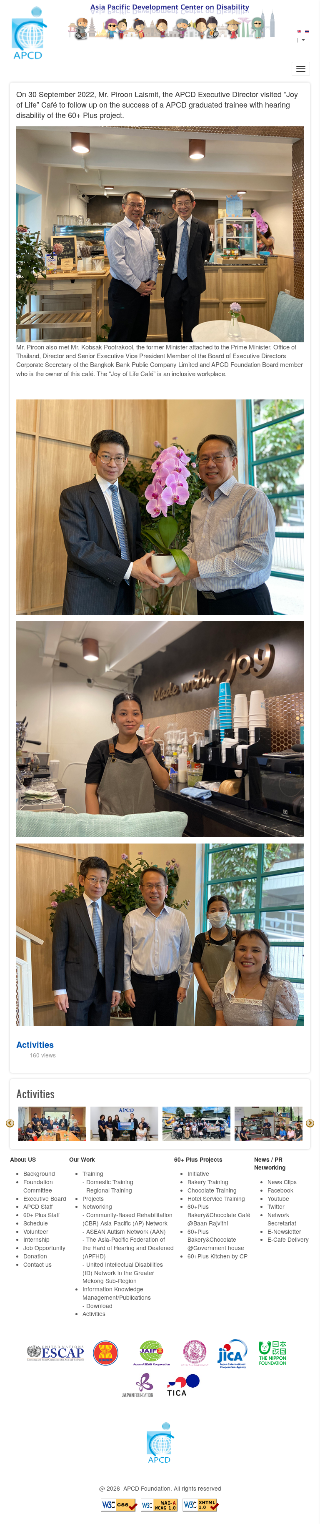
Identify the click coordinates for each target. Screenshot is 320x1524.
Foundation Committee (38, 1186)
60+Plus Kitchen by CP (218, 1256)
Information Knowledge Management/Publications (116, 1293)
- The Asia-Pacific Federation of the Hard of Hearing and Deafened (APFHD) (128, 1247)
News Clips (282, 1182)
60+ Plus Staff (41, 1214)
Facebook (280, 1190)
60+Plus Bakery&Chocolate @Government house (216, 1239)
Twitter (276, 1206)
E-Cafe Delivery (288, 1239)
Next (310, 1123)
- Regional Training (107, 1190)
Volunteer (35, 1231)
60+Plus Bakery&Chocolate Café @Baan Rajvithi (219, 1214)
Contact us (37, 1264)
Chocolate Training (212, 1190)
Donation (35, 1256)
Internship (36, 1239)
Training (92, 1173)
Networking (97, 1206)
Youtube (278, 1198)
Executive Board (44, 1198)
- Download (97, 1305)
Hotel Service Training (216, 1198)
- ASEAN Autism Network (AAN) (124, 1231)
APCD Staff (37, 1206)
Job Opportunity (44, 1247)
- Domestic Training (107, 1182)
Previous (10, 1123)
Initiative (198, 1173)
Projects (93, 1198)
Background (39, 1173)
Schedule (35, 1223)
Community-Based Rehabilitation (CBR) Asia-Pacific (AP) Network (127, 1218)
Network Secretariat (282, 1218)
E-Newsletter (284, 1231)
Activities (35, 1044)
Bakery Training (208, 1182)
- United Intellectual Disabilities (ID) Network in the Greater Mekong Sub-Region (122, 1272)
